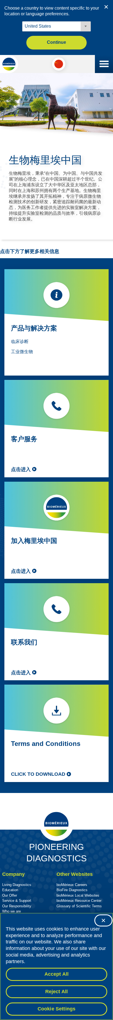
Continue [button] (56, 42)
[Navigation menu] (104, 64)
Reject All (56, 991)
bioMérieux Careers (71, 885)
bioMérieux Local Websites (77, 895)
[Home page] (9, 64)
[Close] (103, 920)
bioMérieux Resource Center (78, 901)
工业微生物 (22, 351)
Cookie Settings (57, 1009)
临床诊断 (20, 341)
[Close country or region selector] (106, 7)
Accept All (56, 974)
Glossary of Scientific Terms (79, 906)
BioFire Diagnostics (71, 890)
